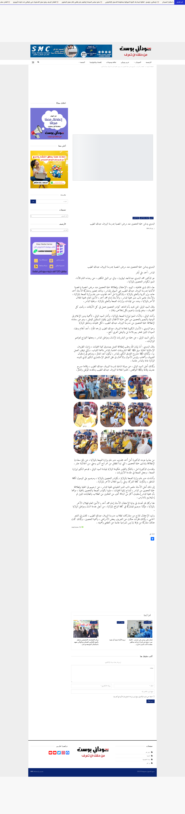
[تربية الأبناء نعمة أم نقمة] (112, 629)
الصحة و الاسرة (148, 622)
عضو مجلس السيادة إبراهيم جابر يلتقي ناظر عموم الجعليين (148, 2)
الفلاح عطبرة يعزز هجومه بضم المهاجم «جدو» (60, 2)
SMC (31, 771)
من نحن (148, 763)
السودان (138, 62)
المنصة (82, 62)
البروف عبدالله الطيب (144, 218)
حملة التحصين (135, 218)
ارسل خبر (148, 752)
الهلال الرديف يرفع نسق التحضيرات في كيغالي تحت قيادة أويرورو (102, 2)
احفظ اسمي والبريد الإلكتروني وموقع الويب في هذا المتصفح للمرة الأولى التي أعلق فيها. (133, 697)
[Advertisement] (92, 23)
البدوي (151, 218)
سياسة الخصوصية (146, 759)
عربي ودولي (125, 62)
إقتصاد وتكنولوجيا (95, 62)
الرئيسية (148, 62)
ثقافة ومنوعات (111, 62)
